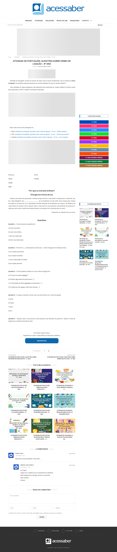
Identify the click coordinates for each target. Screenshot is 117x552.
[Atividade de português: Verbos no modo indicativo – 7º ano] (41, 376)
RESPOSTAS (42, 341)
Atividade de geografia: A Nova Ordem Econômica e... (64, 387)
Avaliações (49, 20)
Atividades (39, 20)
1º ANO (94, 122)
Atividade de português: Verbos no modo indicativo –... (41, 387)
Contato (85, 20)
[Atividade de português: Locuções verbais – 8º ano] (18, 401)
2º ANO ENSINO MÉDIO (94, 161)
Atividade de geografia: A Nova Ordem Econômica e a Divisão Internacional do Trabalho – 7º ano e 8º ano (86, 243)
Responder (72, 453)
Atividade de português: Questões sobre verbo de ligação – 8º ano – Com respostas (42, 137)
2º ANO (94, 126)
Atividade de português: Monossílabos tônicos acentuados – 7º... (41, 437)
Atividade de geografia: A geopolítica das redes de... (64, 437)
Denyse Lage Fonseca (45, 66)
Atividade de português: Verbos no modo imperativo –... (19, 437)
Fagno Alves (19, 453)
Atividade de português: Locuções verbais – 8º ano (19, 412)
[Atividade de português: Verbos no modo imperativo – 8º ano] (18, 426)
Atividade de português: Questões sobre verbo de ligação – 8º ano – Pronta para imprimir (42, 134)
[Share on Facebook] (46, 351)
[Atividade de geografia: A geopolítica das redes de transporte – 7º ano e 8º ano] (64, 426)
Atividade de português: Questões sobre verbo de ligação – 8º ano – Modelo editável (41, 131)
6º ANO (94, 142)
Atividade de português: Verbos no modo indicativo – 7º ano (101, 222)
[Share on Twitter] (48, 351)
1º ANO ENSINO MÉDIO (94, 157)
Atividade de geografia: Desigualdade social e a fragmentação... (65, 412)
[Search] (91, 20)
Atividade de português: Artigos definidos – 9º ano (19, 387)
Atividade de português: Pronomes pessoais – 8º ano (41, 412)
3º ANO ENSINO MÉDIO (94, 165)
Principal (28, 20)
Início (9, 57)
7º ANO (94, 146)
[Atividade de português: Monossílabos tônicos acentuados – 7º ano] (41, 426)
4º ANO (94, 134)
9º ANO (94, 154)
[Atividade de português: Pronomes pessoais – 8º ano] (41, 401)
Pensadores (74, 20)
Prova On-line (62, 20)
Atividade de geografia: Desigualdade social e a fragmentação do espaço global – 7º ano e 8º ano (101, 265)
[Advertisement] (102, 535)
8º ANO (94, 150)
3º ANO (94, 130)
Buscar (100, 25)
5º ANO (94, 138)
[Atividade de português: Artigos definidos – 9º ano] (18, 376)
